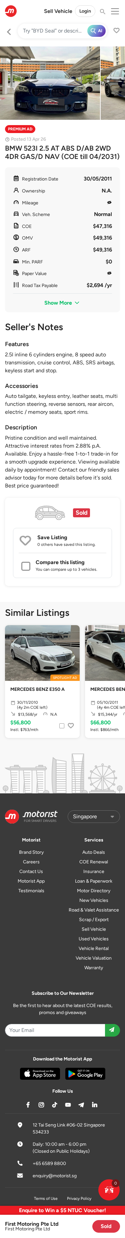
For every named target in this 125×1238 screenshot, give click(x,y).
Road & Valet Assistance (94, 910)
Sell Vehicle (58, 11)
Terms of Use (46, 1198)
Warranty (93, 968)
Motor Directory (93, 891)
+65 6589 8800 (49, 1163)
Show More (58, 303)
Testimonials (31, 891)
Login (85, 11)
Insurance (93, 871)
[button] (109, 1190)
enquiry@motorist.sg (55, 1176)
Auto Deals (93, 852)
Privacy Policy (79, 1198)
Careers (31, 862)
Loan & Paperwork (93, 881)
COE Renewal (93, 862)
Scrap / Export (94, 919)
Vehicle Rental (94, 948)
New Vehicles (93, 900)
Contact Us (31, 871)
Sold (106, 1226)
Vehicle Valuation (94, 958)
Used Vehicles (94, 939)
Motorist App (31, 881)
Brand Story (31, 852)
